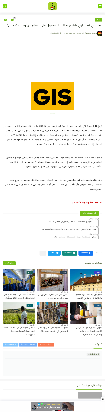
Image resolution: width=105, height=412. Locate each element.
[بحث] (5, 6)
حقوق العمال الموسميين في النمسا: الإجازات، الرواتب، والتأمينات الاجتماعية (89, 331)
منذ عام (91, 219)
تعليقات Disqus (10, 344)
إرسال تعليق (93, 354)
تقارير (98, 20)
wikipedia (52, 114)
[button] (85, 253)
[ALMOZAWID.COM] (52, 6)
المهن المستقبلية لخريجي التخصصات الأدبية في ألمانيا (75, 237)
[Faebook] (90, 395)
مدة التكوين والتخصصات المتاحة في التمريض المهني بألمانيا (73, 222)
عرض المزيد (9, 263)
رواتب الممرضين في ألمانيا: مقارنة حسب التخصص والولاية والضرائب (69, 230)
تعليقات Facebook (28, 344)
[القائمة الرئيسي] (100, 6)
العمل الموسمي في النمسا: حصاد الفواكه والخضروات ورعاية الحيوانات (19, 331)
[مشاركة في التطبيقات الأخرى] (43, 253)
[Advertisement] (52, 62)
